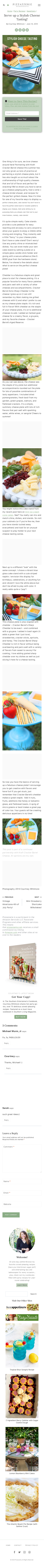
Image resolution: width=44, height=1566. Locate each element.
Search (33, 1294)
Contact (18, 1545)
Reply (6, 1043)
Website (7, 1204)
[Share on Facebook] (16, 30)
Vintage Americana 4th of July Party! (10, 902)
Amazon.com (11, 932)
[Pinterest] (29, 1552)
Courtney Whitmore (16, 24)
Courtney (9, 1056)
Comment (8, 1146)
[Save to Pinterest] (23, 30)
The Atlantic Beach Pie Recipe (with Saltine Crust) (22, 1525)
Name (7, 1181)
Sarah (5, 1108)
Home (8, 1545)
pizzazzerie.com (14, 927)
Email (6, 1193)
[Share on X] (20, 30)
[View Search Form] (3, 5)
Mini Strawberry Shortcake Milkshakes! (34, 902)
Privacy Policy (31, 1545)
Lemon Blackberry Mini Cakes (22, 1473)
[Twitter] (19, 1552)
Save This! (22, 119)
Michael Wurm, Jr (11, 1031)
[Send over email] (27, 30)
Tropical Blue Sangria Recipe (22, 1370)
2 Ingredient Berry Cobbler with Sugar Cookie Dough (22, 1421)
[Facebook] (14, 1552)
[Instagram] (24, 1552)
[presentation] (22, 1345)
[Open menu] (39, 5)
